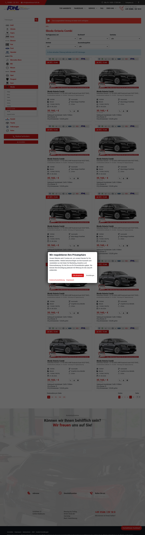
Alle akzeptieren (78, 275)
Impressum (70, 280)
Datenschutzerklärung (57, 280)
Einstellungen (90, 275)
